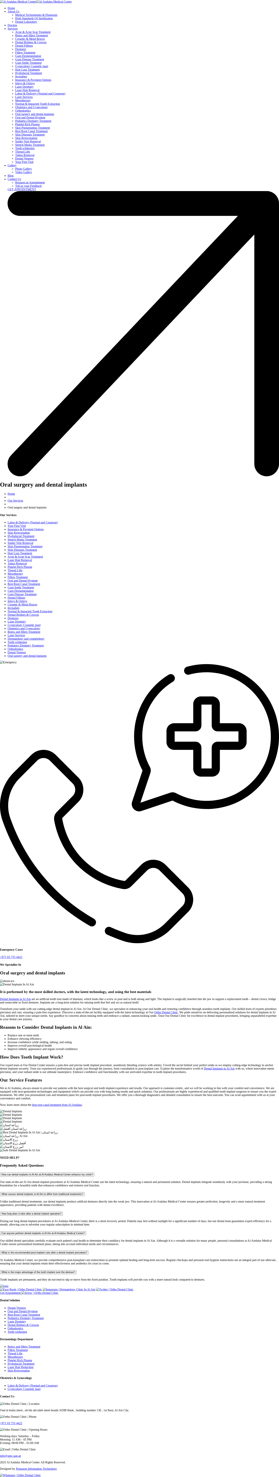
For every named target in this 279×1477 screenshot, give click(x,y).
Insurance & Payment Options (33, 79)
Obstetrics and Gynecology (31, 107)
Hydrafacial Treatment (28, 73)
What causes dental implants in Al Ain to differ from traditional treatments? (42, 1194)
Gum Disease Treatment (29, 59)
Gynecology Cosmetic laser (31, 66)
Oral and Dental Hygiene (30, 117)
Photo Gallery (23, 168)
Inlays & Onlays (25, 83)
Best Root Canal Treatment (31, 131)
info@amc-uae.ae (10, 1455)
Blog (10, 175)
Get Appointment (10, 1292)
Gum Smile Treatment (28, 62)
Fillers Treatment (25, 52)
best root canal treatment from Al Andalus (57, 1104)
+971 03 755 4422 (11, 1423)
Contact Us (14, 179)
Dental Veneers (24, 158)
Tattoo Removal (24, 155)
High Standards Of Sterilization (34, 18)
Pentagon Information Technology (36, 1468)
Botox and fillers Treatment (31, 35)
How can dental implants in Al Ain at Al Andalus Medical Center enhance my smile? (47, 1174)
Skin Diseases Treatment (30, 134)
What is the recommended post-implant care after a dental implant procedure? (44, 1252)
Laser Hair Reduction (20, 1367)
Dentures (20, 49)
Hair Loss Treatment (27, 69)
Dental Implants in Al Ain (15, 999)
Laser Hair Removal (27, 90)
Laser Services (24, 97)
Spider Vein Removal (28, 141)
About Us (13, 11)
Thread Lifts (22, 151)
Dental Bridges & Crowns (30, 42)
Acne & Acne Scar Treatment (32, 32)
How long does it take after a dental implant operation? (31, 1213)
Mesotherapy (23, 100)
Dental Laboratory (26, 21)
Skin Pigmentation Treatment (32, 127)
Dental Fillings (24, 45)
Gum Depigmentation (28, 56)
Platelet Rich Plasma (27, 124)
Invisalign (21, 76)
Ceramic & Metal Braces (30, 38)
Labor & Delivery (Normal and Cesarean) (40, 93)
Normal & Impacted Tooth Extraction (37, 103)
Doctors (12, 25)
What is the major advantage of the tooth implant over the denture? (38, 1272)
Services (13, 28)
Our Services (15, 500)
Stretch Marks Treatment (30, 144)
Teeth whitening (25, 148)
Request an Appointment (30, 182)
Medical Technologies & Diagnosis (36, 15)
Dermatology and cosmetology (26, 638)
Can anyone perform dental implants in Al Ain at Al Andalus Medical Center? (43, 1233)
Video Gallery (23, 172)
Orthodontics (23, 110)
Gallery (12, 165)
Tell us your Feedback (28, 185)
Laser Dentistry (24, 86)
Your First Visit (24, 162)
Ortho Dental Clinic (166, 1012)
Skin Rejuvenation (26, 138)
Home (11, 8)
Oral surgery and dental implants (34, 114)
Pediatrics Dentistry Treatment (33, 121)
